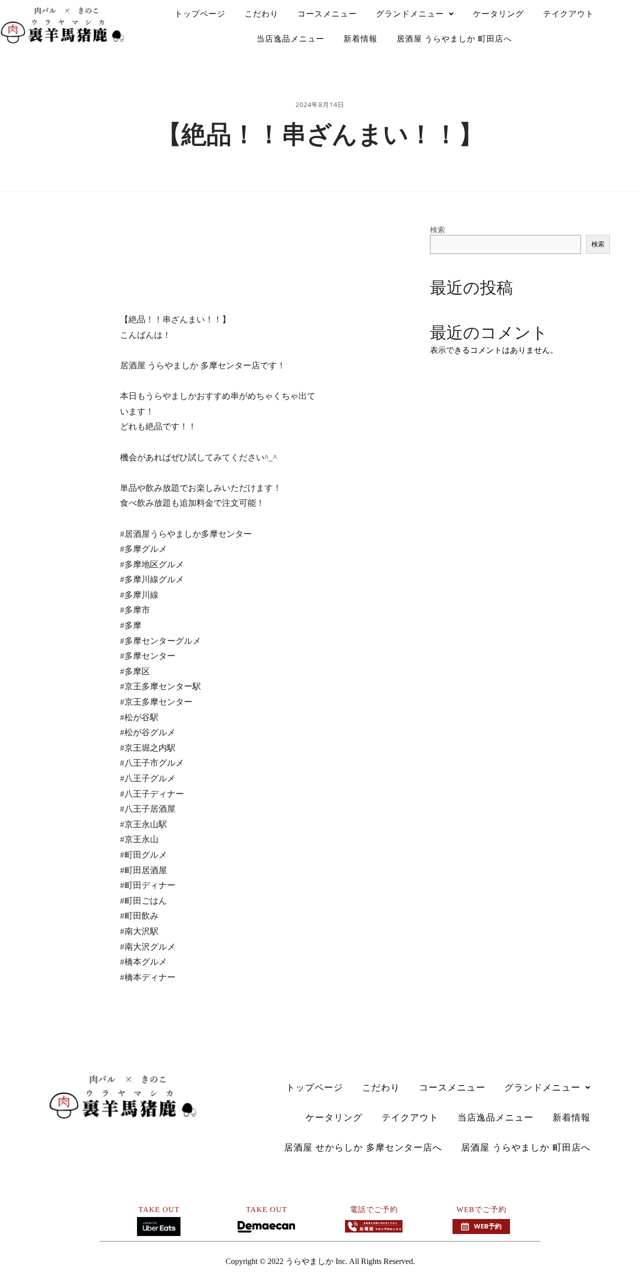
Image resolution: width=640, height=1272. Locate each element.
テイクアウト (568, 13)
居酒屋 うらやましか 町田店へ (454, 38)
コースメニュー (327, 13)
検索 (437, 229)
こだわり (261, 13)
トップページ (200, 13)
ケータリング (498, 13)
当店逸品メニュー (290, 38)
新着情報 (361, 38)
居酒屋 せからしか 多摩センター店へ (363, 1148)
